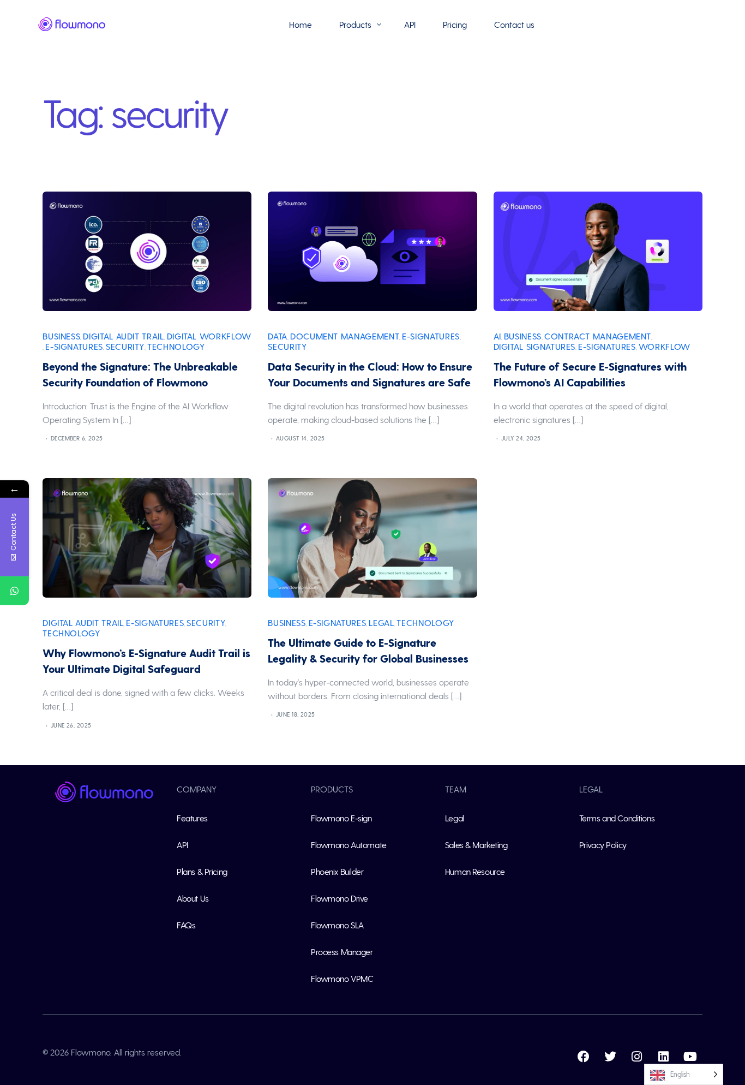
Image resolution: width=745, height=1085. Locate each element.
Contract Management (597, 336)
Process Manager (341, 951)
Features (192, 818)
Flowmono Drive (339, 898)
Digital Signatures (535, 346)
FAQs (186, 925)
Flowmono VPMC (342, 978)
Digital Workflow (209, 336)
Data (277, 336)
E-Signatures (74, 346)
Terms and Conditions (616, 818)
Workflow (664, 346)
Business (61, 336)
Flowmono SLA (337, 925)
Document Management (344, 336)
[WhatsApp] (14, 590)
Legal (381, 622)
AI (497, 336)
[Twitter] (610, 1057)
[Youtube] (690, 1057)
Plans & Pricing (202, 871)
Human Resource (475, 871)
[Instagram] (637, 1057)
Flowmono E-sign (341, 818)
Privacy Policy (603, 844)
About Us (193, 898)
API (182, 844)
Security (125, 346)
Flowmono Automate (349, 844)
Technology (176, 346)
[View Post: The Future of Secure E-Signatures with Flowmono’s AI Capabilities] (598, 251)
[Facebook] (584, 1057)
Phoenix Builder (337, 871)
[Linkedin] (664, 1057)
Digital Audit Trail (123, 336)
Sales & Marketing (476, 844)
